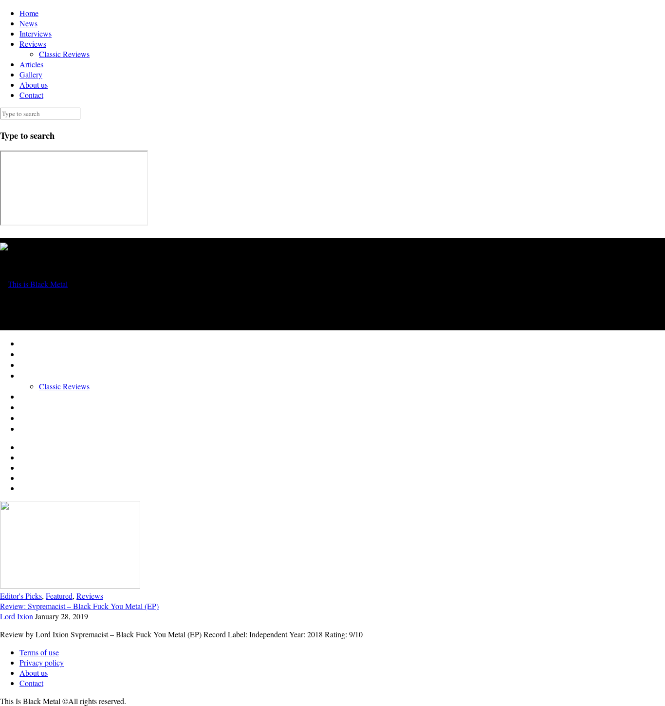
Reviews (32, 43)
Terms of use (39, 652)
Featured (59, 596)
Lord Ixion (16, 616)
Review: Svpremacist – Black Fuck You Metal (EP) (79, 606)
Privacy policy (41, 662)
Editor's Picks (21, 596)
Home (28, 13)
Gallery (30, 74)
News (28, 23)
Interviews (35, 33)
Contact (31, 95)
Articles (31, 64)
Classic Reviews (64, 54)
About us (33, 84)
